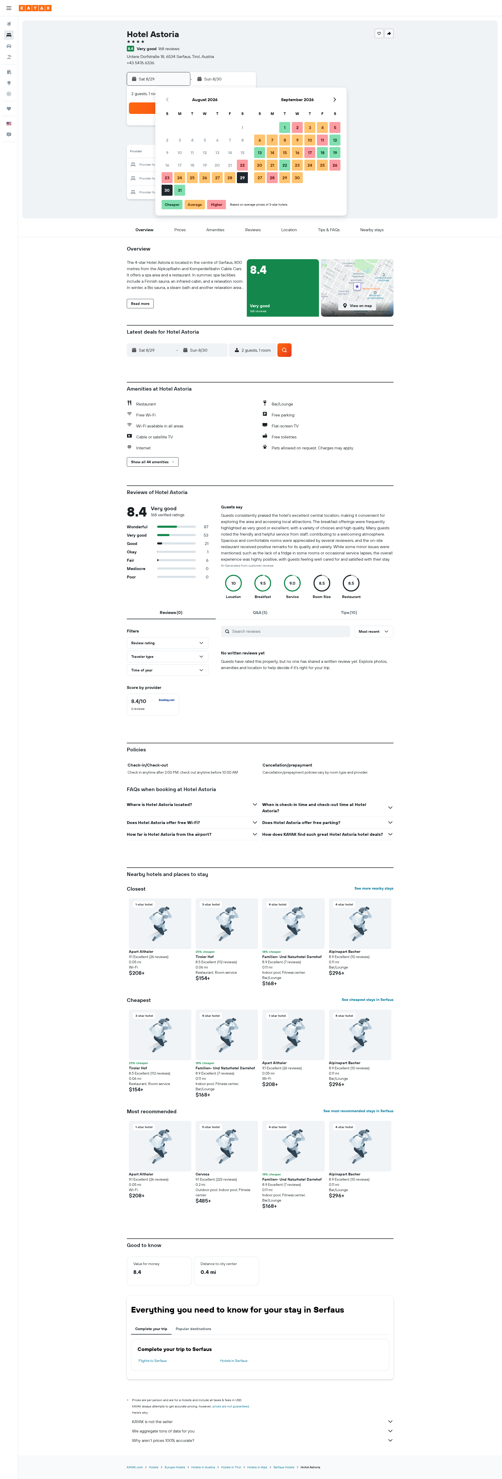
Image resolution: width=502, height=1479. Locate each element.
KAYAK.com (135, 1467)
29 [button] (242, 177)
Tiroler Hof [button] (205, 956)
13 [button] (217, 152)
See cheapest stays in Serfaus (367, 999)
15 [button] (242, 152)
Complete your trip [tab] (151, 1328)
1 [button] (242, 127)
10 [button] (180, 152)
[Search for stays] (9, 35)
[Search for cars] (9, 46)
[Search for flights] (9, 24)
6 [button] (217, 140)
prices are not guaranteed (231, 1406)
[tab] (171, 612)
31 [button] (180, 190)
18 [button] (192, 165)
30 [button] (167, 190)
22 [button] (242, 165)
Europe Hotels (175, 1467)
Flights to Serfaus (153, 1360)
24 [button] (179, 177)
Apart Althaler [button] (141, 951)
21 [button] (230, 165)
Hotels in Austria (203, 1467)
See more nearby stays (374, 888)
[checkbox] (153, 705)
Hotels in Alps (257, 1467)
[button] (9, 8)
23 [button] (167, 177)
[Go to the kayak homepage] (35, 8)
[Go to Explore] (9, 83)
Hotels (153, 1467)
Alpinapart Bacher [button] (344, 951)
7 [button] (230, 140)
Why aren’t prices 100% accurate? (163, 1440)
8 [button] (242, 140)
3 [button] (180, 140)
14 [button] (230, 152)
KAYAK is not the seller (152, 1421)
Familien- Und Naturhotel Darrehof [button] (292, 956)
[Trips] (9, 108)
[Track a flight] (9, 94)
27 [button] (217, 177)
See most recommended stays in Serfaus (358, 1111)
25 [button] (192, 177)
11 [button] (192, 152)
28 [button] (229, 177)
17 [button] (179, 165)
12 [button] (205, 152)
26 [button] (204, 177)
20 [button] (217, 165)
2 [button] (167, 140)
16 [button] (167, 165)
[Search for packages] (9, 57)
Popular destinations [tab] (193, 1328)
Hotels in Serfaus (233, 1360)
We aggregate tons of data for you (163, 1431)
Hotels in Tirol (231, 1467)
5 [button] (205, 140)
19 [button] (205, 165)
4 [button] (192, 140)
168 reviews (168, 48)
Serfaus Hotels (283, 1467)
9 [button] (167, 152)
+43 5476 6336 (140, 62)
